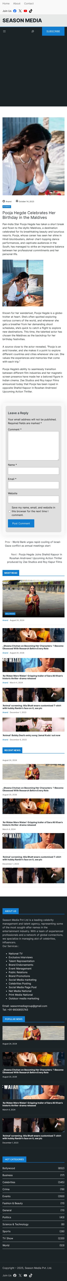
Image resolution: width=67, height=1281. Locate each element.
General (7, 1210)
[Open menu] (4, 31)
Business (6, 206)
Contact (29, 3)
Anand (8, 201)
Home (6, 3)
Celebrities (8, 1182)
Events (6, 1196)
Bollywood (10, 614)
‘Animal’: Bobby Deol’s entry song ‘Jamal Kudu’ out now (31, 735)
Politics (6, 1217)
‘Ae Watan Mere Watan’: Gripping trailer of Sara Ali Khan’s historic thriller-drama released (32, 677)
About (16, 3)
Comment (15, 429)
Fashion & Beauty (12, 1203)
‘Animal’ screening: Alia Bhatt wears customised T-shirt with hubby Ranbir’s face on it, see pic (31, 706)
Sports (6, 1231)
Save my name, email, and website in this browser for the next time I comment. (33, 511)
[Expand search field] (32, 31)
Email (12, 479)
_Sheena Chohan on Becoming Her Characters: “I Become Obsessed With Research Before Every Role (32, 647)
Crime (6, 1189)
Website (12, 493)
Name (12, 464)
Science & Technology (15, 1224)
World (5, 1245)
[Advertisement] (33, 72)
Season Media (22, 20)
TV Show (7, 1238)
